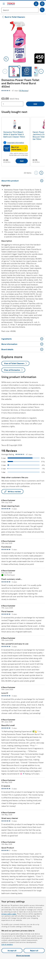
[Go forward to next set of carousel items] (41, 173)
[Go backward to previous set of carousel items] (36, 173)
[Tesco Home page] (11, 4)
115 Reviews (23, 90)
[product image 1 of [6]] (23, 42)
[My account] (36, 3)
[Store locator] (42, 3)
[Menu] (3, 3)
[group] (15, 142)
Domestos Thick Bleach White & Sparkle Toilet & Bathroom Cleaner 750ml (14, 134)
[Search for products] (42, 10)
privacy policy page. (8, 914)
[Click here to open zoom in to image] (6, 59)
